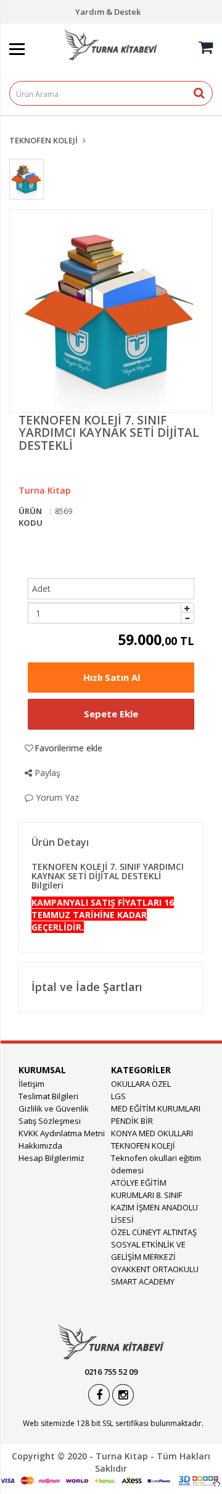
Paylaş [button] (46, 773)
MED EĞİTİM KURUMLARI (155, 1108)
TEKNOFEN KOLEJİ (43, 140)
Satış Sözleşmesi (49, 1120)
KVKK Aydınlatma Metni (61, 1133)
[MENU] (27, 29)
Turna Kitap (44, 490)
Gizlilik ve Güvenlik (53, 1108)
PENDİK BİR (132, 1120)
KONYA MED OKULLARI (152, 1133)
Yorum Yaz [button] (56, 797)
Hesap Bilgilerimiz (51, 1157)
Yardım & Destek (108, 11)
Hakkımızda (40, 1145)
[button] (111, 677)
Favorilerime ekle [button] (68, 748)
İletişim (31, 1083)
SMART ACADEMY (143, 1281)
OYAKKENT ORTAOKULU (155, 1269)
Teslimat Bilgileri (48, 1096)
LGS (118, 1096)
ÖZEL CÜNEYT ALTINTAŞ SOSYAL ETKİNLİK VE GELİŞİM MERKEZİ (154, 1244)
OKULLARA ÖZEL (141, 1083)
